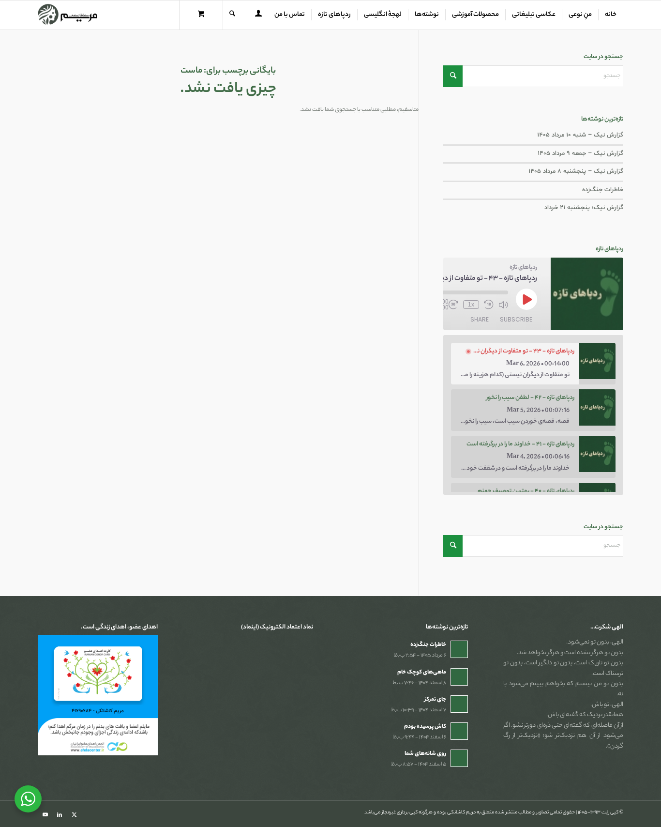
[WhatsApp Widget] (28, 798)
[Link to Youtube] (45, 815)
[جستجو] (232, 15)
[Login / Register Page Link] (258, 16)
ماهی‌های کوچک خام (421, 672)
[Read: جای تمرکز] (459, 704)
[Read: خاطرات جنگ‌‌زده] (459, 649)
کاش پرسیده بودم (425, 727)
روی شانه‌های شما (425, 754)
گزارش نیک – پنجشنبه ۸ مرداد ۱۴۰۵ (575, 171)
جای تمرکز (435, 699)
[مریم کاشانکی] (67, 15)
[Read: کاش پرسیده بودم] (459, 731)
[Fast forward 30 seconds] (453, 304)
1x (471, 304)
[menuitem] (611, 15)
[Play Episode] (526, 299)
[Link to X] (74, 815)
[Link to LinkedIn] (59, 815)
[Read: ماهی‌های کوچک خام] (459, 677)
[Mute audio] (503, 304)
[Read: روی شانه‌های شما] (459, 758)
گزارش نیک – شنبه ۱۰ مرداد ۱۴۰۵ (580, 135)
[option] (533, 363)
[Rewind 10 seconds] (489, 304)
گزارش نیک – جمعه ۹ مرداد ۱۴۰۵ (580, 153)
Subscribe (516, 319)
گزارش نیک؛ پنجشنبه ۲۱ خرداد (583, 207)
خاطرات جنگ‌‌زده (602, 189)
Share (479, 319)
